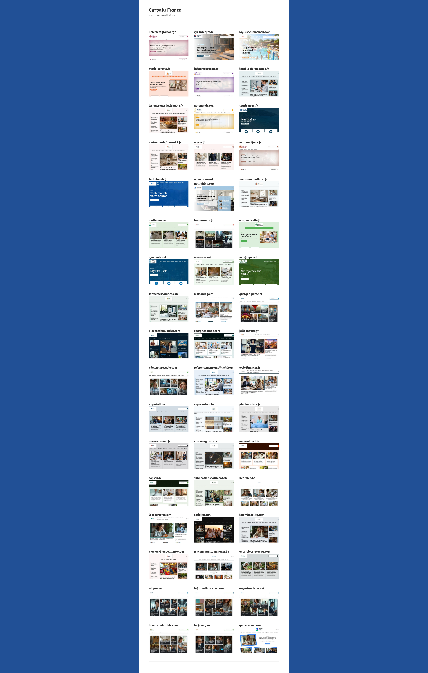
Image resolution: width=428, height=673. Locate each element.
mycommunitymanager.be (211, 551)
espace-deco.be (204, 404)
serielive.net (202, 515)
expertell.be (157, 404)
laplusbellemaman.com (254, 32)
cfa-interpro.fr (203, 32)
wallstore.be (157, 220)
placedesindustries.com (164, 331)
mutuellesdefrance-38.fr (165, 142)
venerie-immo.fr (159, 441)
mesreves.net (202, 257)
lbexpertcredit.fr (160, 515)
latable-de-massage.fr (254, 69)
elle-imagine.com (205, 441)
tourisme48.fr (248, 105)
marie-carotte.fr (159, 69)
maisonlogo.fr (203, 294)
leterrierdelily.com (251, 515)
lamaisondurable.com (163, 625)
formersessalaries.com (164, 294)
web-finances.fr (249, 367)
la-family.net (203, 625)
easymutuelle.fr (250, 220)
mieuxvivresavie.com (163, 367)
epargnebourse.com (207, 331)
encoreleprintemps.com (254, 551)
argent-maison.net (251, 588)
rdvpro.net (156, 588)
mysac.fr (200, 142)
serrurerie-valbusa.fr (253, 179)
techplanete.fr (158, 179)
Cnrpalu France (165, 10)
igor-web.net (157, 257)
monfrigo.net (248, 257)
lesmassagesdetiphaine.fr (166, 105)
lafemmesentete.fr (206, 69)
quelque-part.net (250, 294)
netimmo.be (247, 478)
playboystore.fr (249, 404)
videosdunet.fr (249, 441)
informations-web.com (209, 588)
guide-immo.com (250, 625)
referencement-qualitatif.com (213, 367)
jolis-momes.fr (249, 331)
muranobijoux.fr (250, 142)
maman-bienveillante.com (166, 551)
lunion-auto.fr (204, 220)
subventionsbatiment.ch (210, 478)
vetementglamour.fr (162, 32)
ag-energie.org (204, 105)
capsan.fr (155, 478)
